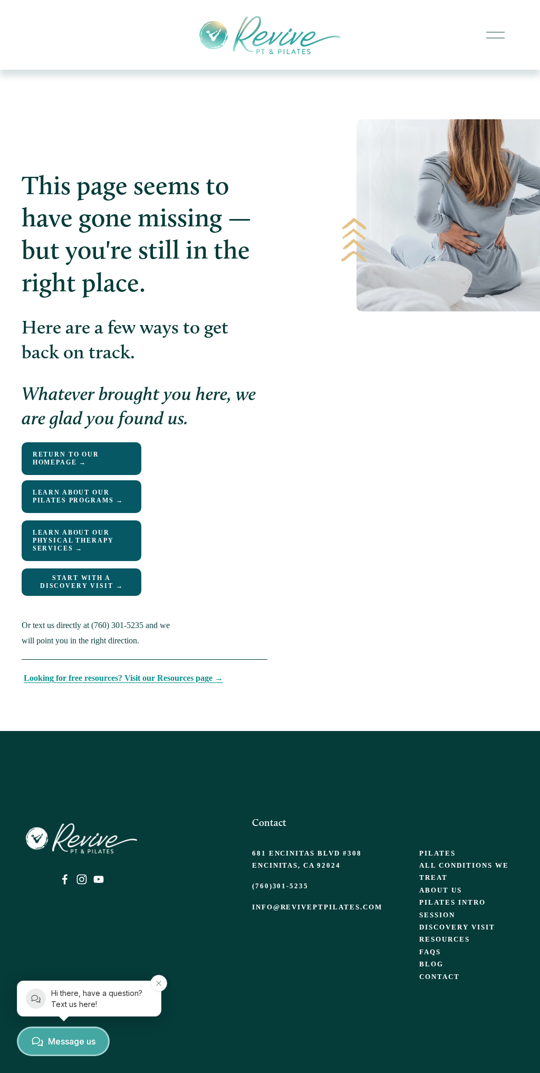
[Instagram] (81, 879)
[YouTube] (98, 879)
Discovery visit (457, 927)
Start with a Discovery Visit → (81, 582)
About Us (440, 890)
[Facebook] (65, 879)
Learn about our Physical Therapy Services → (73, 540)
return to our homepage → (66, 458)
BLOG (431, 964)
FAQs (430, 952)
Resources (444, 939)
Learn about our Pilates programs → (78, 496)
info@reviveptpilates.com (317, 907)
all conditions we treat (463, 871)
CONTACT (439, 977)
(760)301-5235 (280, 886)
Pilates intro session (452, 908)
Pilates (437, 853)
